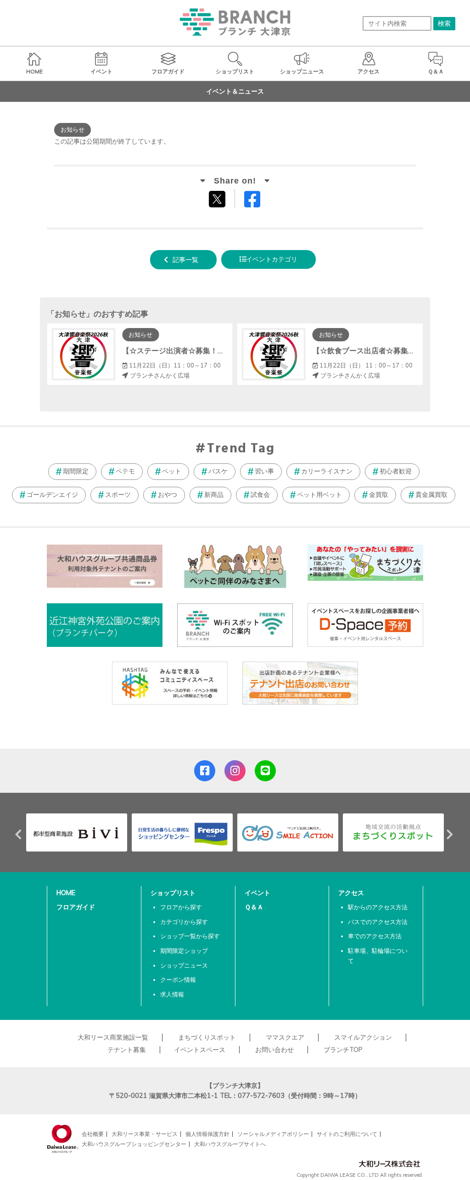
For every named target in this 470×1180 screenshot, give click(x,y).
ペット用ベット (319, 494)
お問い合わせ (274, 1050)
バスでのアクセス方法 (378, 921)
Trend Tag (240, 449)
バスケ (218, 471)
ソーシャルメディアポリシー (273, 1133)
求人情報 (172, 994)
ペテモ (125, 471)
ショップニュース (184, 965)
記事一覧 (185, 260)
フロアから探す (181, 907)
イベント (257, 893)
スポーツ (118, 494)
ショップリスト (173, 893)
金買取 (378, 494)
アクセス (351, 893)
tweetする (218, 198)
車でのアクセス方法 (375, 936)
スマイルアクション (363, 1037)
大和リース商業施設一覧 (113, 1037)
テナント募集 (126, 1050)
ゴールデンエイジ (52, 494)
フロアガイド (75, 907)
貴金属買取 (431, 494)
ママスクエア (285, 1037)
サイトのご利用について (347, 1133)
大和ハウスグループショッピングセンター (134, 1144)
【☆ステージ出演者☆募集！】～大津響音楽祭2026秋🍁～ (220, 350)
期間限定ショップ (184, 950)
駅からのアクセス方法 (378, 907)
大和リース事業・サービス (145, 1133)
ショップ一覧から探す (190, 936)
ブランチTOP (343, 1050)
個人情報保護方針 (207, 1133)
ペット (171, 471)
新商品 (214, 494)
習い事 (264, 471)
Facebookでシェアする (258, 201)
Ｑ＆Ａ (254, 907)
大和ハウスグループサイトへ (230, 1144)
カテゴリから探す (184, 921)
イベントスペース (199, 1050)
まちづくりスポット (207, 1037)
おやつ (167, 494)
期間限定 (76, 471)
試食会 (260, 494)
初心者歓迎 (396, 471)
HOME (65, 893)
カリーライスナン (326, 471)
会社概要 (93, 1133)
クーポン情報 (178, 979)
